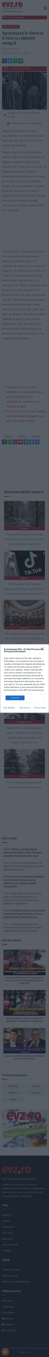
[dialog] (24, 678)
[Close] (43, 649)
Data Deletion (9, 708)
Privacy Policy (40, 708)
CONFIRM (15, 698)
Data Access (24, 708)
